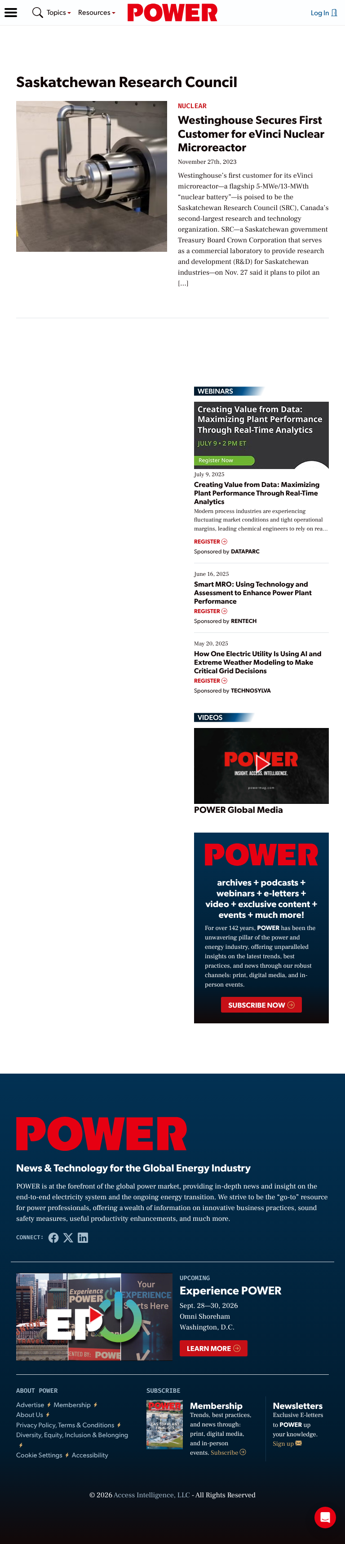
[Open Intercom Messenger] (325, 1517)
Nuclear (192, 106)
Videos (210, 717)
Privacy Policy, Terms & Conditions (65, 1425)
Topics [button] (57, 12)
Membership (72, 1404)
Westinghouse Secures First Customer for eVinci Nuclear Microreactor (251, 133)
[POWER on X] (68, 1237)
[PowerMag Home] (172, 13)
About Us (29, 1414)
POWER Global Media (238, 809)
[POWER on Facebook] (54, 1237)
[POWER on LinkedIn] (83, 1237)
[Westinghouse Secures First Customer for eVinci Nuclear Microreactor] (91, 174)
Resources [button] (95, 12)
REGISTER (207, 541)
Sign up (284, 1444)
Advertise (30, 1404)
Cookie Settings (39, 1455)
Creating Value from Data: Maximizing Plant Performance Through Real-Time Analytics (257, 492)
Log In (321, 12)
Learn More (209, 1348)
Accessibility (90, 1455)
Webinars (215, 391)
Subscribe (225, 1453)
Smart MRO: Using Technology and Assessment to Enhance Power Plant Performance (253, 592)
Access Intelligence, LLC (152, 1495)
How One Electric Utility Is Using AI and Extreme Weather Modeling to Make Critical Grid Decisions (258, 662)
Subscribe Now (257, 1004)
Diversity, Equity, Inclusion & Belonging (72, 1434)
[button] (11, 12)
